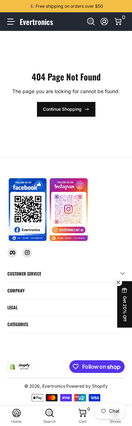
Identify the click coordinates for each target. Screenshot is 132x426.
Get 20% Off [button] (124, 309)
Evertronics (53, 386)
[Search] (91, 21)
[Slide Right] (120, 6)
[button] (91, 21)
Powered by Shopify (87, 386)
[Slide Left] (12, 6)
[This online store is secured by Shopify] (19, 366)
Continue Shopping (62, 109)
